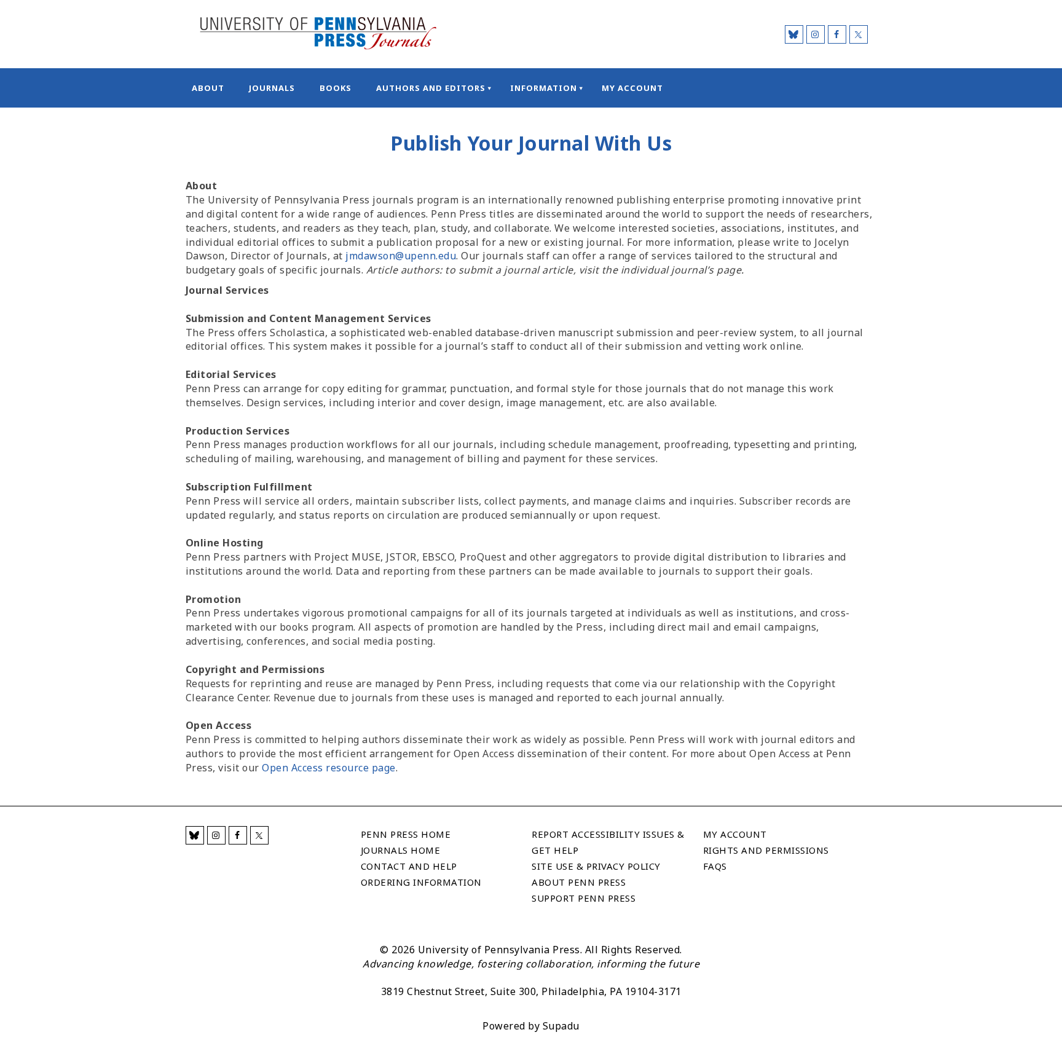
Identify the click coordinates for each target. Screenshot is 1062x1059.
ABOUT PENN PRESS (579, 882)
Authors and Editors (431, 87)
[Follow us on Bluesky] (794, 34)
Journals (272, 87)
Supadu (561, 1026)
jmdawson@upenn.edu (400, 255)
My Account (632, 87)
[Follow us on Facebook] (837, 34)
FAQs (715, 866)
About (208, 87)
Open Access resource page (329, 767)
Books (336, 87)
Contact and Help (409, 866)
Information (543, 87)
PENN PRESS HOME (406, 834)
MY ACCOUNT (735, 834)
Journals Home (401, 850)
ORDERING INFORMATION (421, 882)
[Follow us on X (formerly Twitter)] (858, 34)
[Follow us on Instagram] (815, 34)
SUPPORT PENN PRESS (583, 898)
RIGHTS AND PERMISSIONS (766, 850)
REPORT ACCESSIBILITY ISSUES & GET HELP (608, 842)
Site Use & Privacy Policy (596, 866)
